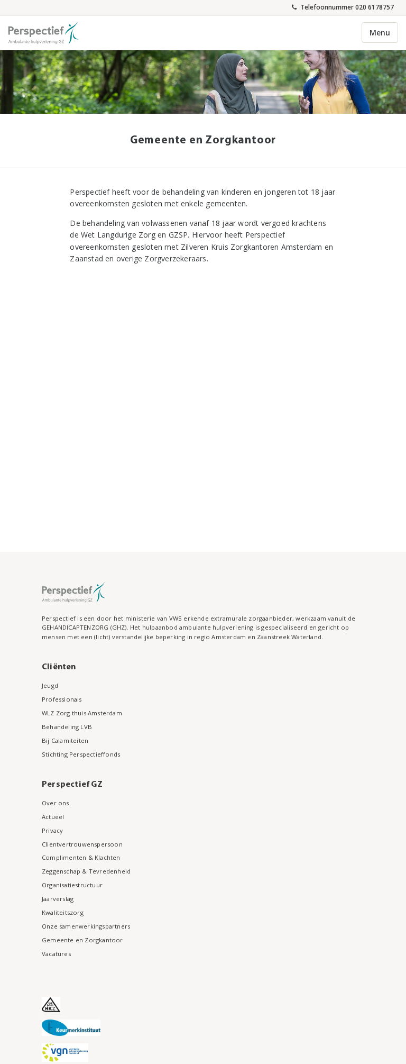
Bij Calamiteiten (65, 740)
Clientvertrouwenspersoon (82, 844)
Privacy (52, 830)
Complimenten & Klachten (81, 857)
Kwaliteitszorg (63, 912)
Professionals (62, 699)
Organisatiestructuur (72, 885)
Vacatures (56, 954)
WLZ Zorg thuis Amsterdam (82, 713)
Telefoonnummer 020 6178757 (346, 7)
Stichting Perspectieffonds (81, 754)
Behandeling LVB (67, 727)
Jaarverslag (57, 899)
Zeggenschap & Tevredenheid (86, 871)
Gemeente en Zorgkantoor (82, 940)
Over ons (55, 803)
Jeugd (50, 685)
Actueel (53, 817)
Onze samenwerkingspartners (86, 926)
